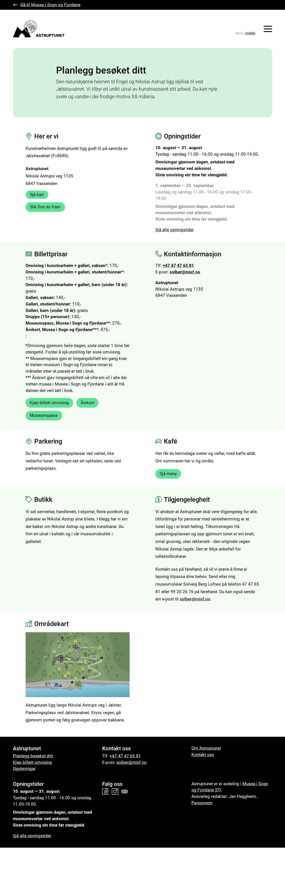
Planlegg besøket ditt (33, 756)
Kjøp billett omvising (49, 402)
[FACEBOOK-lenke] (106, 791)
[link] (240, 33)
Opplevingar (24, 768)
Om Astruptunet (206, 748)
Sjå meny (168, 473)
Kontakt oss (202, 754)
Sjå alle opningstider (174, 229)
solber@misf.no (185, 272)
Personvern (201, 802)
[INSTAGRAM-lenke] (116, 791)
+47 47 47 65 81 (178, 265)
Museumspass (44, 415)
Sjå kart (37, 194)
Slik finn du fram (45, 206)
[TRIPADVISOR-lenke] (125, 791)
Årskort (87, 402)
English (250, 33)
